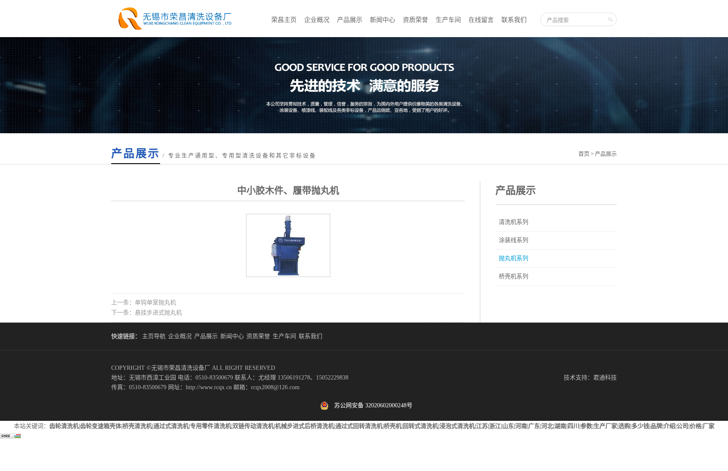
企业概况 (316, 19)
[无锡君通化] (173, 31)
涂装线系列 (513, 240)
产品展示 (349, 19)
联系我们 (514, 19)
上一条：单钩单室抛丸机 (143, 302)
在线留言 (481, 19)
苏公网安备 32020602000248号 (370, 405)
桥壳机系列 (513, 276)
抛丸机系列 (513, 258)
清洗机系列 (513, 222)
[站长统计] (10, 436)
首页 (583, 154)
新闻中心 (382, 19)
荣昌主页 (284, 19)
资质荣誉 (415, 19)
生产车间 (448, 19)
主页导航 (154, 336)
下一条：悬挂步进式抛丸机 (146, 313)
